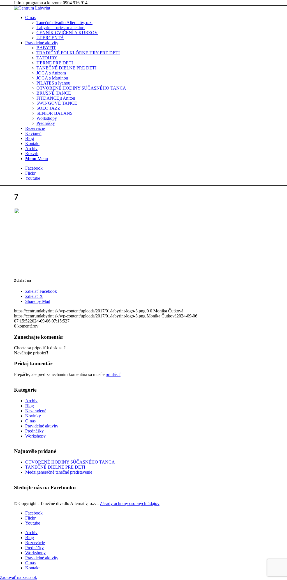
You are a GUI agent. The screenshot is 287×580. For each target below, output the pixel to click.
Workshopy (35, 436)
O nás (30, 420)
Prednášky (34, 431)
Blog (29, 405)
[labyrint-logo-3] (32, 8)
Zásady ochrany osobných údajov (129, 503)
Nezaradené (35, 410)
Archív (31, 400)
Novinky (33, 415)
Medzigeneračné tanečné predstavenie (58, 472)
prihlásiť (113, 374)
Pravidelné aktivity (41, 426)
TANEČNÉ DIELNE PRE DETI (55, 467)
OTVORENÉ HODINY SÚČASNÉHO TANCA (70, 462)
